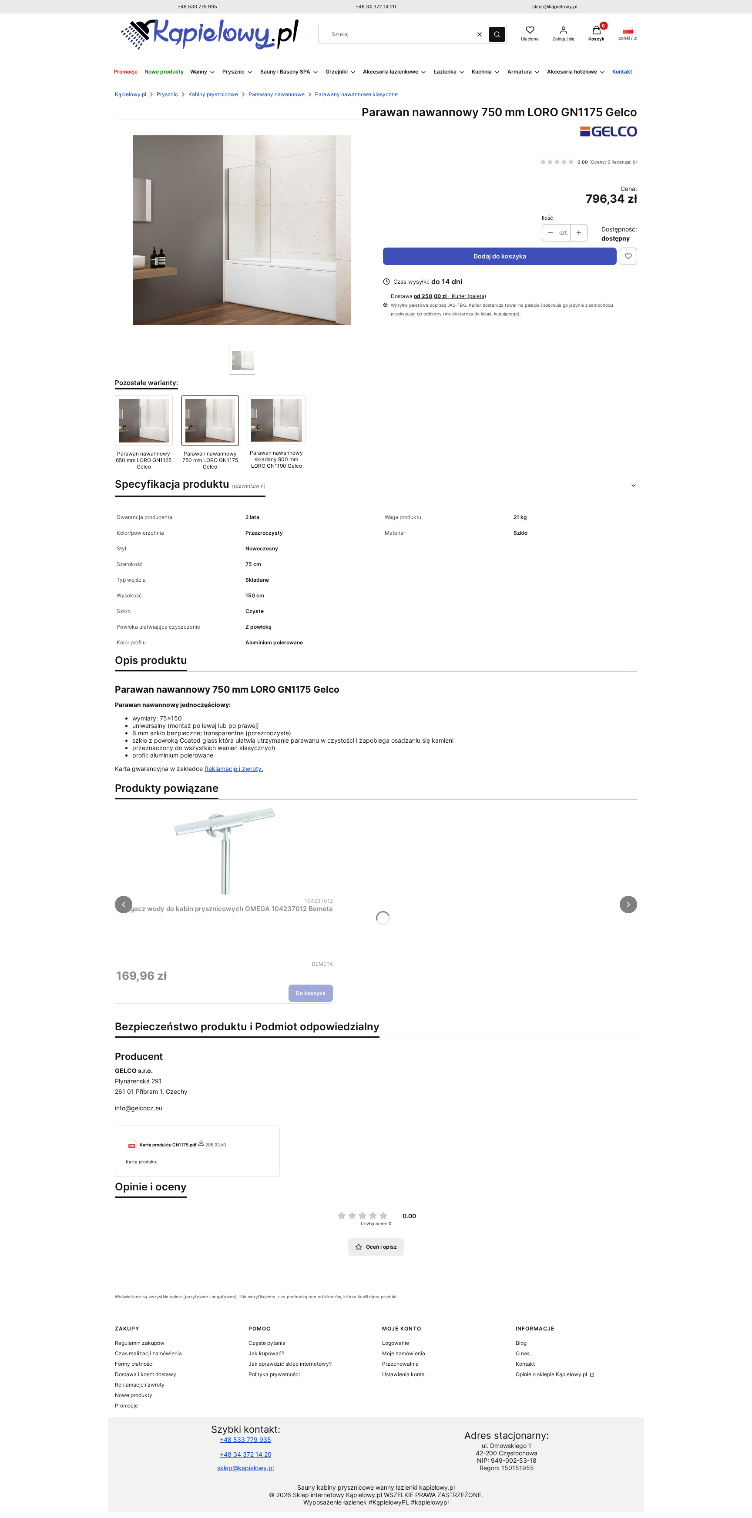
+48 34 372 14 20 (376, 6)
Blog (521, 1343)
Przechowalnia (400, 1364)
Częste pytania (266, 1343)
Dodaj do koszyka (499, 256)
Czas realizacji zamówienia (148, 1353)
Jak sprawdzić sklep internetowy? (290, 1364)
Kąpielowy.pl (130, 94)
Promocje (126, 1405)
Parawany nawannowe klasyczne (356, 94)
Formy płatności (134, 1364)
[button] (497, 34)
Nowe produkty (133, 1395)
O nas (523, 1353)
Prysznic (167, 94)
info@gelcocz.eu (138, 1108)
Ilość (547, 217)
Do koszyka (311, 993)
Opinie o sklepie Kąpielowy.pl (552, 1374)
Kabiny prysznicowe (213, 94)
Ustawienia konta (403, 1374)
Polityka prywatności (274, 1374)
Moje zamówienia (403, 1353)
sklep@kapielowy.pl (554, 6)
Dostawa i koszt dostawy (145, 1374)
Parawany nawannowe (276, 94)
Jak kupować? (266, 1353)
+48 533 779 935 (197, 6)
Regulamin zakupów (139, 1343)
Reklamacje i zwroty (139, 1384)
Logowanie (395, 1343)
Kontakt (525, 1364)
